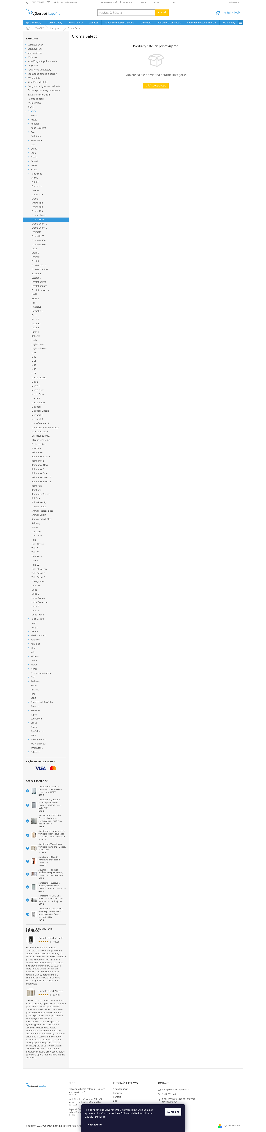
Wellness (32, 57)
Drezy (34, 248)
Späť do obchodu (156, 85)
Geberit (35, 161)
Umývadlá (33, 65)
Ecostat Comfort (40, 269)
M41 (34, 352)
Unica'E (35, 606)
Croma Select (38, 219)
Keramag (35, 643)
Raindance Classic (41, 456)
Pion (33, 677)
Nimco (34, 668)
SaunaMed (36, 718)
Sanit (33, 697)
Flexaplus (36, 306)
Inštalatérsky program (39, 94)
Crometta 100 (38, 240)
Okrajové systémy (41, 439)
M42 (34, 356)
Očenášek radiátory (41, 672)
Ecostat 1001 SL (40, 265)
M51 (34, 360)
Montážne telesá (40, 423)
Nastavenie (94, 1124)
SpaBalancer (37, 731)
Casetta (35, 190)
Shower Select (39, 514)
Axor (33, 132)
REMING (35, 689)
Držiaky (35, 252)
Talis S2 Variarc (39, 568)
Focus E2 (36, 323)
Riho (33, 693)
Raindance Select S (41, 481)
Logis (34, 340)
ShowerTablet (39, 506)
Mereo (34, 664)
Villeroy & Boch (38, 739)
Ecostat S (36, 277)
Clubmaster (38, 194)
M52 (34, 365)
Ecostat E (36, 273)
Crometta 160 (38, 244)
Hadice (35, 331)
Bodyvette (37, 186)
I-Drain (34, 631)
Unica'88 (36, 585)
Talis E (35, 548)
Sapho (34, 714)
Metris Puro (38, 394)
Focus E (35, 319)
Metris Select (38, 402)
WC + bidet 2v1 (38, 743)
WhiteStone (37, 747)
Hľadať (162, 12)
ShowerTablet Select (42, 510)
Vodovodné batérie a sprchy (42, 73)
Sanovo (34, 115)
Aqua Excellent (38, 127)
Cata (33, 144)
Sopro (34, 727)
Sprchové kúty (35, 48)
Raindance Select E (41, 477)
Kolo (33, 652)
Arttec (34, 119)
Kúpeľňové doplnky (38, 82)
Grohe (34, 165)
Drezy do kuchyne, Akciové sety (44, 86)
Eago (33, 152)
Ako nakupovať (109, 2)
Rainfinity (36, 489)
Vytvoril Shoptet (232, 1125)
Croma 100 (37, 202)
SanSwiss (35, 710)
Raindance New (40, 464)
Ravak (34, 685)
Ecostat (35, 261)
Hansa (34, 169)
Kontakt (143, 2)
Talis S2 (35, 564)
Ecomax (35, 256)
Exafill (35, 294)
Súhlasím (173, 1112)
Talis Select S (38, 577)
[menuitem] (33, 22)
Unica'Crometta (40, 602)
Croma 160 (37, 206)
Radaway (35, 681)
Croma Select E (39, 223)
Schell (34, 722)
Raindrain (37, 485)
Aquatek (35, 123)
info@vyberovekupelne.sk (175, 1089)
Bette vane (36, 140)
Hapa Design (37, 618)
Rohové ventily (39, 502)
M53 (34, 369)
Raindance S (38, 469)
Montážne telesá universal (45, 427)
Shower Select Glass (42, 518)
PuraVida (36, 448)
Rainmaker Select (41, 493)
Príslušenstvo (34, 102)
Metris (35, 381)
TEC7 (33, 735)
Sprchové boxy (35, 44)
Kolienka (36, 335)
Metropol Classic (40, 410)
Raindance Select (40, 473)
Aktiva (35, 177)
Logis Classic (38, 344)
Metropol (36, 406)
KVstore (35, 656)
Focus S (35, 327)
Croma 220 (37, 211)
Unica (34, 589)
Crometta (36, 231)
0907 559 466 (169, 1094)
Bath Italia (36, 136)
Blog (156, 2)
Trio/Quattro (38, 581)
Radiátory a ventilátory (39, 69)
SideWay (36, 523)
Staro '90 (36, 531)
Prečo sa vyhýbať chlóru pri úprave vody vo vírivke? (87, 1090)
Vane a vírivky (35, 53)
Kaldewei (35, 639)
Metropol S (37, 419)
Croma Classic (39, 215)
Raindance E (38, 460)
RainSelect (37, 498)
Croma (35, 198)
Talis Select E (38, 573)
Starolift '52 (37, 535)
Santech (35, 706)
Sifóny (35, 527)
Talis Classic (38, 543)
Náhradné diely (36, 98)
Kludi (33, 648)
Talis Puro (37, 556)
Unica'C (35, 593)
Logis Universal (39, 348)
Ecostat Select (39, 281)
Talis (34, 539)
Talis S (35, 560)
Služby (31, 107)
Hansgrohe (36, 173)
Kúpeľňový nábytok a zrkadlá (42, 61)
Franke (34, 157)
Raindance (37, 452)
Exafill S (35, 298)
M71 (34, 373)
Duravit (34, 148)
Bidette (35, 182)
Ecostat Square (39, 285)
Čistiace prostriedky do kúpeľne (44, 90)
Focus (34, 315)
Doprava (127, 2)
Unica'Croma (38, 598)
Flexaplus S (37, 310)
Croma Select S (39, 227)
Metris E (36, 385)
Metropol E (37, 414)
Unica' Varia (38, 614)
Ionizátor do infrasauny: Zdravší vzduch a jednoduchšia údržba (85, 1101)
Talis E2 (35, 552)
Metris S (36, 398)
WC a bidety (34, 78)
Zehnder (35, 752)
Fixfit (34, 302)
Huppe (34, 627)
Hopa (33, 623)
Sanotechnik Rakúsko (42, 702)
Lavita (34, 660)
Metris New (37, 389)
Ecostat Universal (40, 290)
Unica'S (35, 610)
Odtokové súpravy (41, 435)
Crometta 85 (38, 236)
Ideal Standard (38, 635)
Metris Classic (39, 377)
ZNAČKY (32, 111)
